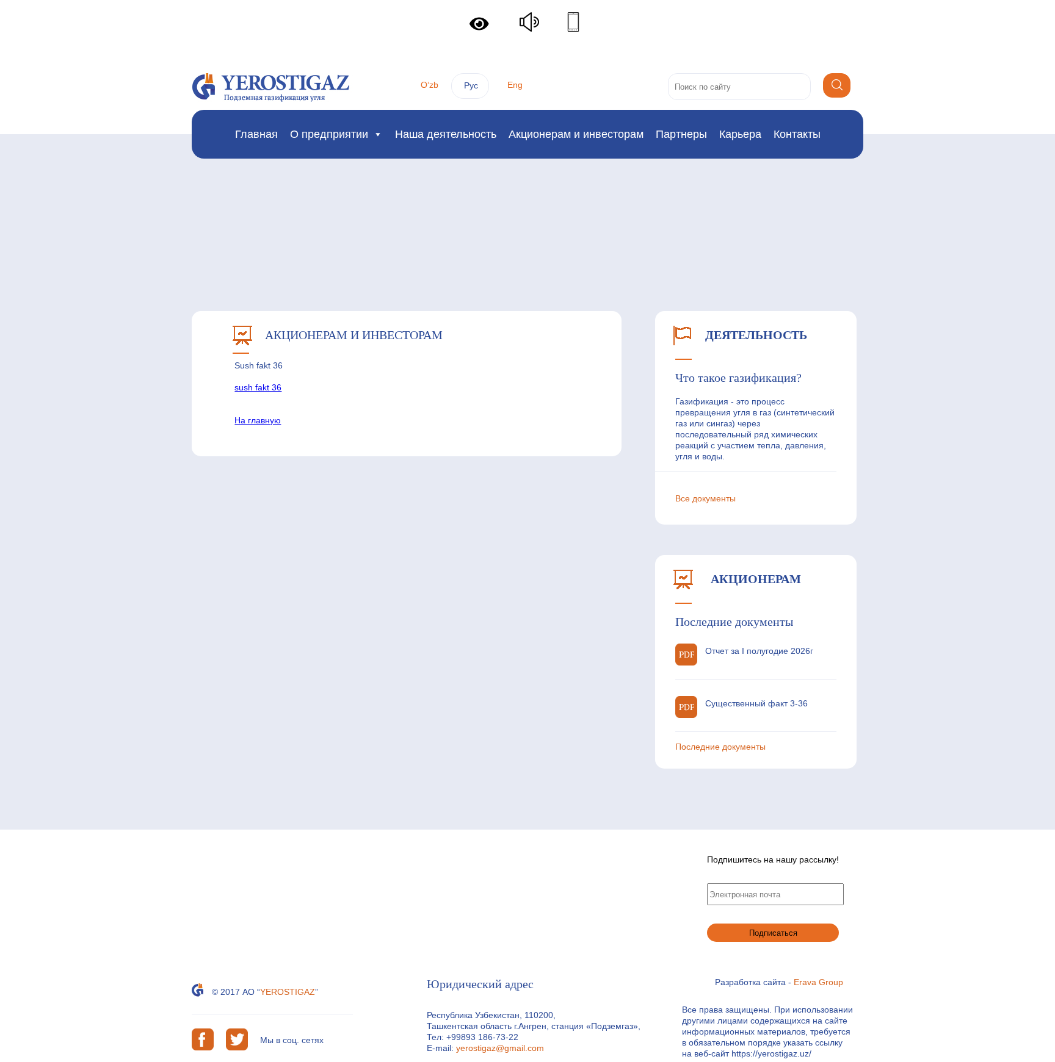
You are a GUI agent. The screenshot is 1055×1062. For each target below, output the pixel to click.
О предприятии (329, 134)
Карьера (740, 134)
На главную (257, 420)
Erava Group (818, 982)
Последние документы (720, 747)
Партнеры (681, 134)
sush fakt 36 (257, 387)
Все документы (705, 498)
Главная (256, 134)
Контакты (797, 134)
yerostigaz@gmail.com (500, 1048)
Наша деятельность (445, 134)
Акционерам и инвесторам (576, 134)
